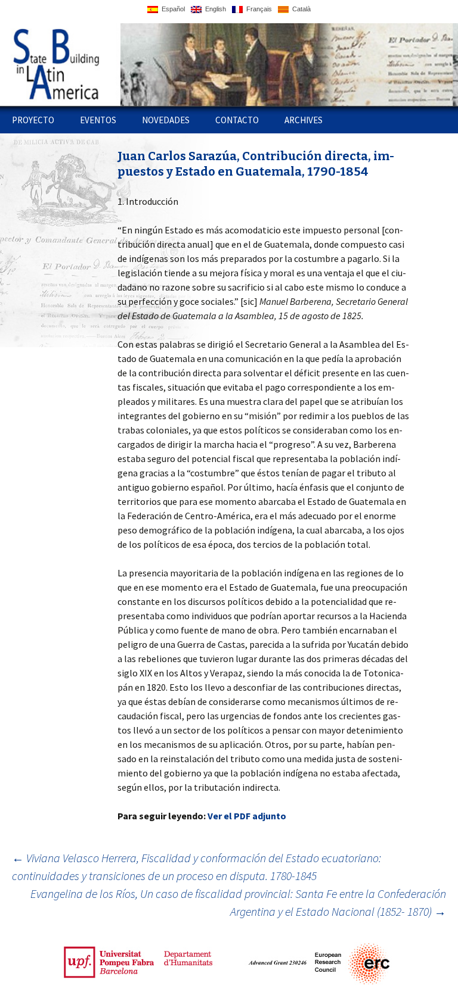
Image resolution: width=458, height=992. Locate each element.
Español (171, 9)
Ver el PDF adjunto (247, 816)
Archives (303, 120)
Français (257, 9)
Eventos (98, 120)
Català (300, 9)
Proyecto (33, 120)
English (214, 9)
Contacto (237, 120)
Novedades (166, 120)
